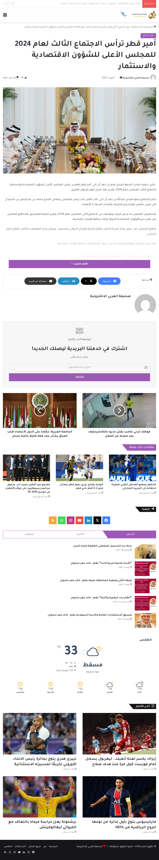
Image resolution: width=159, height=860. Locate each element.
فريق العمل (34, 846)
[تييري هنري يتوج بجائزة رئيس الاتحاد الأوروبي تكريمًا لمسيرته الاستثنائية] (39, 733)
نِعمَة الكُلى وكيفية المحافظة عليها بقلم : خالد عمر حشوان (96, 580)
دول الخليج (124, 27)
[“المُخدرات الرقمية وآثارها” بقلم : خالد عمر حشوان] (145, 603)
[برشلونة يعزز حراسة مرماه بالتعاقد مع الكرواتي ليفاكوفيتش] (39, 797)
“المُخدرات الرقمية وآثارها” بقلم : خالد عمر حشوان (101, 598)
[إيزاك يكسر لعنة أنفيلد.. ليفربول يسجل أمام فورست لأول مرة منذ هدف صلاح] (119, 733)
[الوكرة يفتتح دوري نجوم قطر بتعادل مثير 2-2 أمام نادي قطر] (79, 468)
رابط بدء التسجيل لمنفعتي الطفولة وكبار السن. (102, 546)
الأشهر (131, 534)
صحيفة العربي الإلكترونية (136, 78)
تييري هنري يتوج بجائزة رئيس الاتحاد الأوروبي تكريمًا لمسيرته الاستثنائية (103, 4)
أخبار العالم (137, 27)
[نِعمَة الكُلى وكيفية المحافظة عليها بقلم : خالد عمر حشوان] (145, 586)
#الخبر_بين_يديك (140, 256)
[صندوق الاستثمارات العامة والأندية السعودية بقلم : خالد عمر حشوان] (145, 620)
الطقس (8, 846)
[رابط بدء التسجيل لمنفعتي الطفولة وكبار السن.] (145, 551)
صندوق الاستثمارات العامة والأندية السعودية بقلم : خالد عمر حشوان (90, 615)
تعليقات (29, 534)
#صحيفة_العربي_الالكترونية (101, 256)
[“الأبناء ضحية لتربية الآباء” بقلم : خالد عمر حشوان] (145, 568)
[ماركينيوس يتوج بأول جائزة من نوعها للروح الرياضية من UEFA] (119, 797)
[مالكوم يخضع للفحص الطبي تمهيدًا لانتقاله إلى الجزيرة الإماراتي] (132, 468)
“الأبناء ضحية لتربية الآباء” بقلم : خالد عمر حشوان (101, 563)
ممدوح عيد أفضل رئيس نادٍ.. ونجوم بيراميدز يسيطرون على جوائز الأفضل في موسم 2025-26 (27, 488)
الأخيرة (80, 534)
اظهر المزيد (80, 264)
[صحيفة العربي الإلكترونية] (137, 15)
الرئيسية (149, 27)
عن (45, 846)
